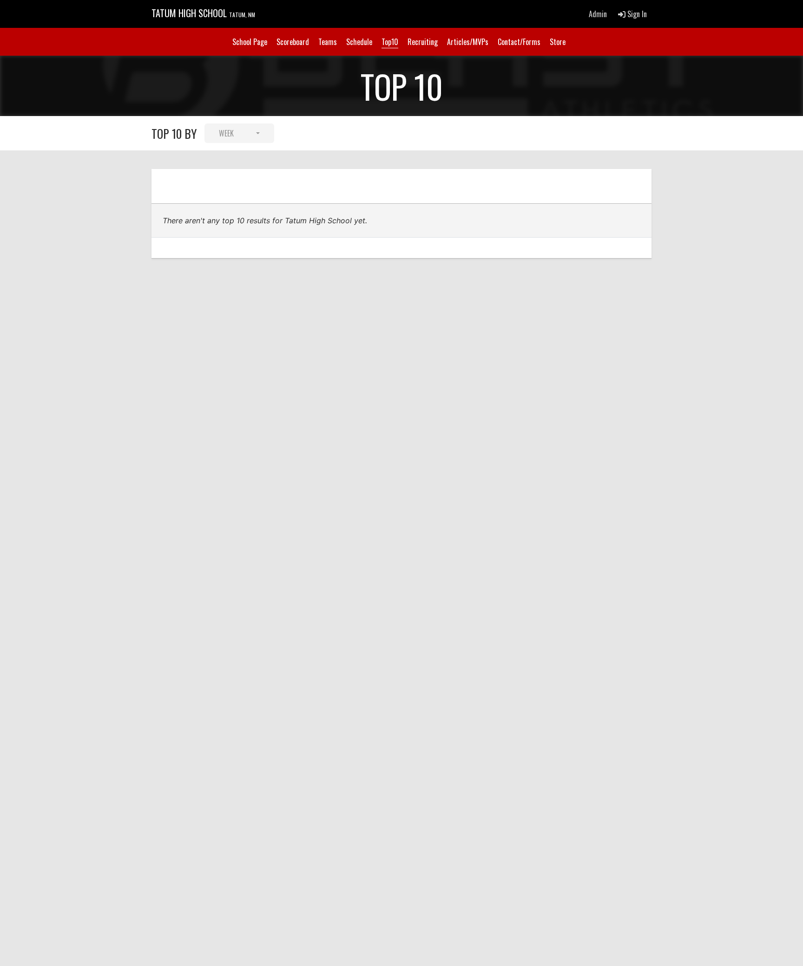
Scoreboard (292, 41)
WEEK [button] (226, 133)
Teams (327, 41)
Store (558, 41)
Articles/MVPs (467, 41)
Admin (598, 13)
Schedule (359, 41)
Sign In (636, 13)
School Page (249, 41)
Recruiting (423, 41)
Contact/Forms (519, 41)
